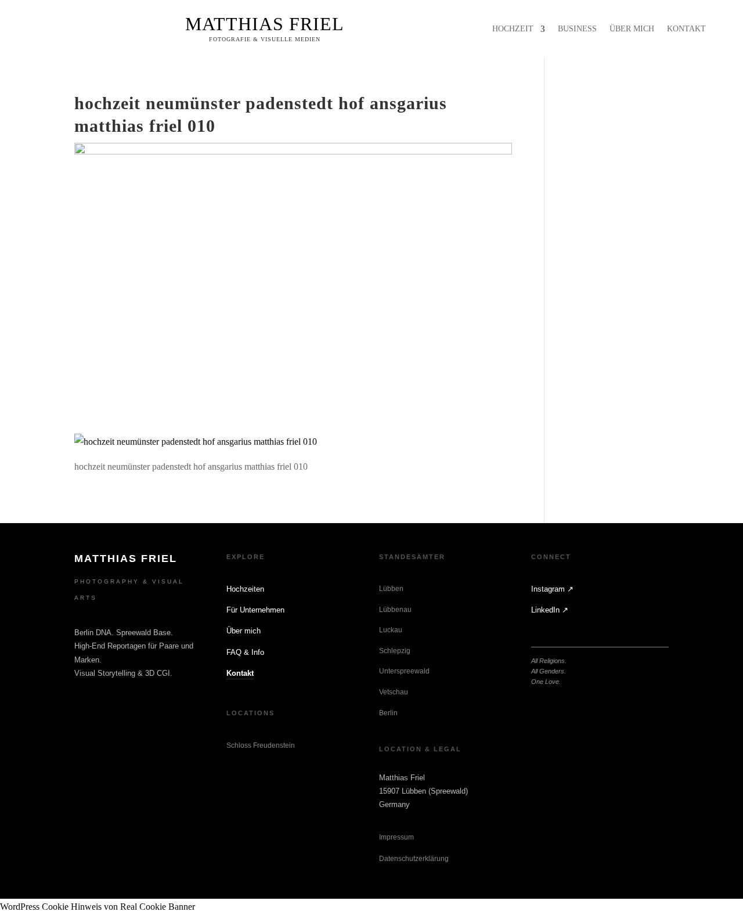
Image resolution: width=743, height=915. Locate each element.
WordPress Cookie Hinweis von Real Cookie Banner (97, 907)
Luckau (390, 630)
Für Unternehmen (255, 610)
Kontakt (240, 673)
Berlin (388, 713)
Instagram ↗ (552, 589)
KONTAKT (686, 29)
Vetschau (393, 692)
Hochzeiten (245, 589)
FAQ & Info (245, 652)
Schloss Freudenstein (260, 745)
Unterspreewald (404, 671)
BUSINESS (577, 29)
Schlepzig (394, 651)
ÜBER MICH (631, 29)
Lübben (391, 589)
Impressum (396, 837)
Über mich (243, 630)
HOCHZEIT (512, 29)
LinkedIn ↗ (549, 610)
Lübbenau (395, 610)
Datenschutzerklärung (414, 859)
